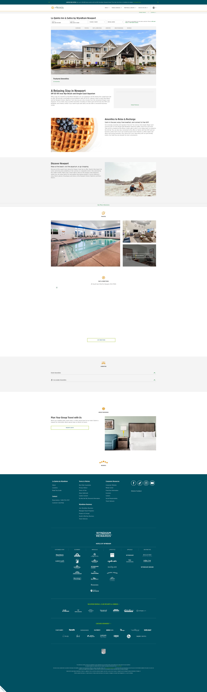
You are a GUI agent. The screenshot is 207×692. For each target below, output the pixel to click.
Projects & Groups (84, 513)
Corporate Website (111, 485)
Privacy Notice (83, 487)
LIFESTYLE (112, 549)
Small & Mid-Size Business (86, 516)
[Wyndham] (129, 555)
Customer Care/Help (58, 502)
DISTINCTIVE (147, 549)
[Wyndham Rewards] (103, 534)
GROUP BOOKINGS (119, 28)
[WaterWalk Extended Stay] (59, 561)
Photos (87, 28)
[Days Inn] (77, 555)
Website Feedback (136, 491)
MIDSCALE (95, 549)
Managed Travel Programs (86, 510)
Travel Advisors (83, 518)
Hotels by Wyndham (103, 543)
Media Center (109, 487)
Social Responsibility (111, 498)
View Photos (139, 255)
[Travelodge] (77, 579)
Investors (108, 493)
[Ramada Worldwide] (94, 585)
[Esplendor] (112, 561)
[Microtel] (77, 567)
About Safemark (83, 493)
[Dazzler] (112, 567)
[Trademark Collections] (129, 561)
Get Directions (101, 339)
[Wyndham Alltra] (112, 579)
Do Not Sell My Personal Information (89, 498)
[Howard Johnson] (77, 573)
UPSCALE (130, 549)
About (54, 485)
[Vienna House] (112, 573)
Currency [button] (153, 12)
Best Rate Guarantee (85, 485)
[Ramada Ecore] (94, 590)
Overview (78, 28)
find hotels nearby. (134, 22)
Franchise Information (112, 490)
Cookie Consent (83, 495)
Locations (55, 487)
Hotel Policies (135, 104)
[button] (49, 2)
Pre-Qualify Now (137, 2)
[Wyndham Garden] (94, 567)
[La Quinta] (94, 555)
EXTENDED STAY (59, 549)
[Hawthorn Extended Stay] (59, 555)
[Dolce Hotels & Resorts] (147, 561)
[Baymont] (94, 579)
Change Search (142, 12)
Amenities (108, 28)
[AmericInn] (94, 573)
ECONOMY (77, 549)
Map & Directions (97, 28)
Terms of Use (83, 490)
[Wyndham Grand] (147, 567)
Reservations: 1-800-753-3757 (60, 500)
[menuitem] (107, 8)
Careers (108, 495)
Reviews (129, 28)
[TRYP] (112, 555)
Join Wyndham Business (86, 508)
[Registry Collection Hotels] (147, 555)
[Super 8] (77, 561)
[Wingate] (94, 561)
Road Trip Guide (56, 490)
